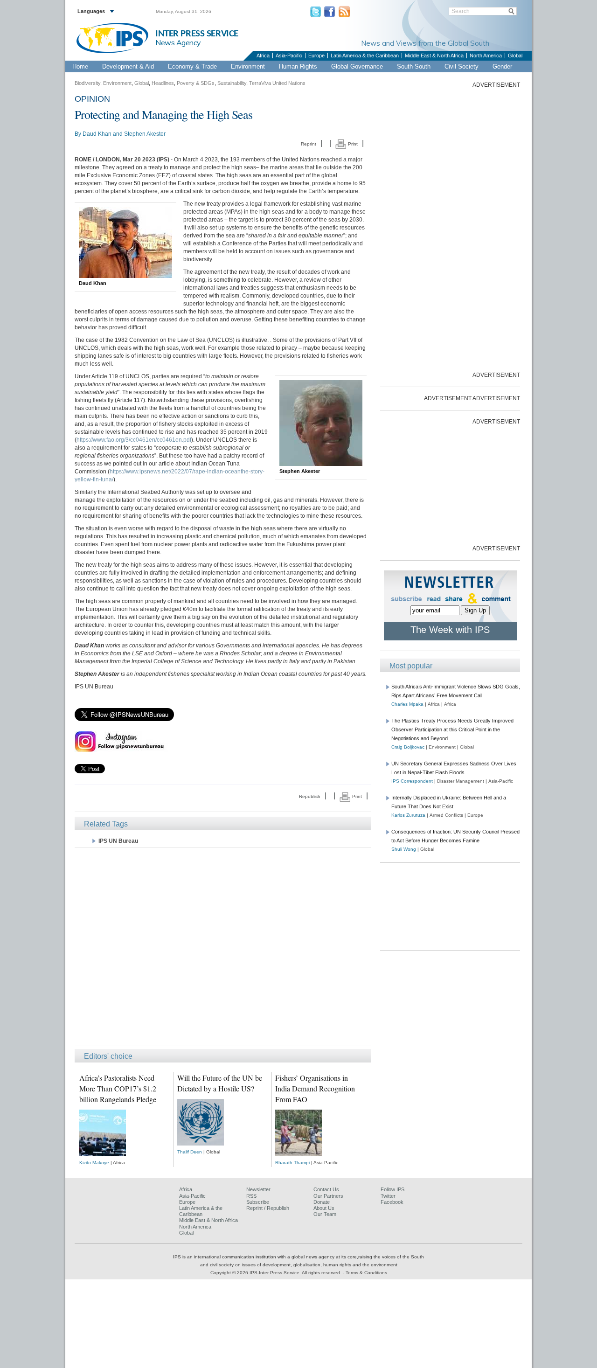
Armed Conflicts (446, 815)
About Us (323, 1208)
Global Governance (357, 66)
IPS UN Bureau (118, 841)
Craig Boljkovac (407, 747)
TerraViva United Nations (277, 83)
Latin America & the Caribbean (365, 55)
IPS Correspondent (412, 781)
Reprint (308, 143)
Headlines (163, 83)
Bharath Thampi (292, 1162)
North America (486, 55)
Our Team (324, 1214)
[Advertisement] (223, 946)
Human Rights (298, 66)
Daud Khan (97, 134)
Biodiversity (87, 83)
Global (515, 55)
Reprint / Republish (267, 1208)
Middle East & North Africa (434, 55)
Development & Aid (128, 66)
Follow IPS (392, 1189)
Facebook (392, 1202)
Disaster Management (460, 781)
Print (352, 143)
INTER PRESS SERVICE (196, 34)
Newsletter (258, 1189)
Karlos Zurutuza (408, 815)
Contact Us (326, 1189)
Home (80, 66)
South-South (413, 66)
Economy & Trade (192, 66)
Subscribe (257, 1202)
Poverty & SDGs (196, 83)
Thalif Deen (189, 1151)
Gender (502, 66)
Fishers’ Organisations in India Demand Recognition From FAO (315, 1088)
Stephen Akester (145, 134)
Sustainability (231, 83)
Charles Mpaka (407, 704)
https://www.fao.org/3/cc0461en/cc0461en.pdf (133, 440)
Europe (316, 55)
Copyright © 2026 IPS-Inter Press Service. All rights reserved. (276, 1272)
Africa (263, 55)
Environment (248, 66)
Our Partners (328, 1196)
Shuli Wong (403, 849)
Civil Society (461, 66)
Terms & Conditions (366, 1272)
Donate (321, 1202)
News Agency (178, 42)
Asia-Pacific (289, 55)
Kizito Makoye (94, 1162)
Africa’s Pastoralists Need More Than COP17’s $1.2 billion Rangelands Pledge (117, 1088)
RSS (251, 1196)
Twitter (388, 1196)
